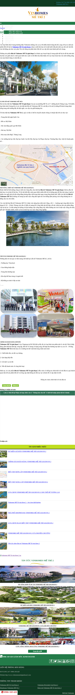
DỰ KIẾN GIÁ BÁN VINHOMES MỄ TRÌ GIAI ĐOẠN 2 (27, 451)
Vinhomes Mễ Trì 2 (62, 4)
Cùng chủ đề (6, 385)
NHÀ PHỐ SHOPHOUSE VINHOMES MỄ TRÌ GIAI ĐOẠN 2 (29, 513)
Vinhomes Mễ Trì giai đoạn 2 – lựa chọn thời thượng (24, 502)
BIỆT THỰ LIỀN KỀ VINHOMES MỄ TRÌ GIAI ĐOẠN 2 (29, 32)
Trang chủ (2, 28)
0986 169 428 (10, 692)
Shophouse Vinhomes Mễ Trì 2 (9, 688)
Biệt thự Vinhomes (68, 693)
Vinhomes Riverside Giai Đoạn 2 (48, 685)
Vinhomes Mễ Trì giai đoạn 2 (21, 47)
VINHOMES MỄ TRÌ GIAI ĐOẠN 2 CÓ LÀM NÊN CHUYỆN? (29, 533)
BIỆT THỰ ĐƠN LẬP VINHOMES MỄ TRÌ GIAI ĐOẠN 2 (27, 472)
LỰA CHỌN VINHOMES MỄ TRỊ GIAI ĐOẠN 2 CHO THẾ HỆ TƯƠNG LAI (34, 492)
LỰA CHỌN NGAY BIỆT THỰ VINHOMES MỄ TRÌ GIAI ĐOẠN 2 (30, 523)
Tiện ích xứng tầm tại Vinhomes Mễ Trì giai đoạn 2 (24, 543)
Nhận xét (15, 385)
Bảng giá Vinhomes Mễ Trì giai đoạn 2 (50, 688)
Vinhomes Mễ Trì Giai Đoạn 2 (9, 685)
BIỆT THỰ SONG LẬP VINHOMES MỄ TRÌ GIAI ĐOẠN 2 (28, 482)
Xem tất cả (37, 651)
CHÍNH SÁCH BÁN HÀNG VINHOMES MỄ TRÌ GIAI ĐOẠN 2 (29, 461)
